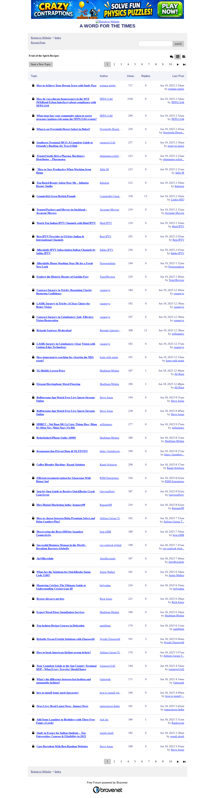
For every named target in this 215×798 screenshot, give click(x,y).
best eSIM (178, 535)
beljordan (178, 588)
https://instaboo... (174, 454)
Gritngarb (178, 682)
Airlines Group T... (173, 521)
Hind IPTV (178, 226)
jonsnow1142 (176, 669)
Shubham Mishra (174, 441)
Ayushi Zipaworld (174, 642)
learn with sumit (175, 360)
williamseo (178, 333)
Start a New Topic (41, 64)
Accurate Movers (174, 212)
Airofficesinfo (176, 561)
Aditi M (179, 172)
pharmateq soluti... (173, 159)
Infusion (179, 186)
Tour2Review (176, 280)
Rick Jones (178, 602)
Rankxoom (178, 722)
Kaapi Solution (175, 467)
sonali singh (177, 736)
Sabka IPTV (177, 253)
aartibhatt (178, 628)
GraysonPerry (176, 494)
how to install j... (174, 696)
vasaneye (179, 293)
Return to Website (41, 37)
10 (170, 64)
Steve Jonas (177, 400)
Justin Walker (176, 575)
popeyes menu (176, 145)
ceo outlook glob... (173, 548)
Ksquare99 (178, 508)
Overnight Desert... (173, 132)
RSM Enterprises (174, 481)
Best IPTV (178, 239)
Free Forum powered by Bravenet (107, 782)
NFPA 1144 (177, 102)
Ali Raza (179, 374)
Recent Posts (38, 42)
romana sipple (176, 88)
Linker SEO (177, 199)
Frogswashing (176, 266)
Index (58, 37)
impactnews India (174, 709)
